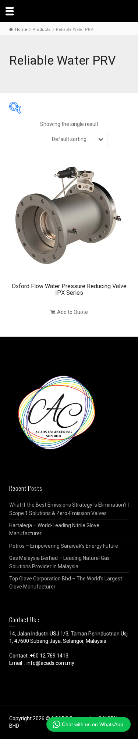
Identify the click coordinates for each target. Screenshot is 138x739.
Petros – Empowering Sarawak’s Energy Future (63, 546)
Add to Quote (72, 312)
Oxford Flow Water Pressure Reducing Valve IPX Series (69, 289)
